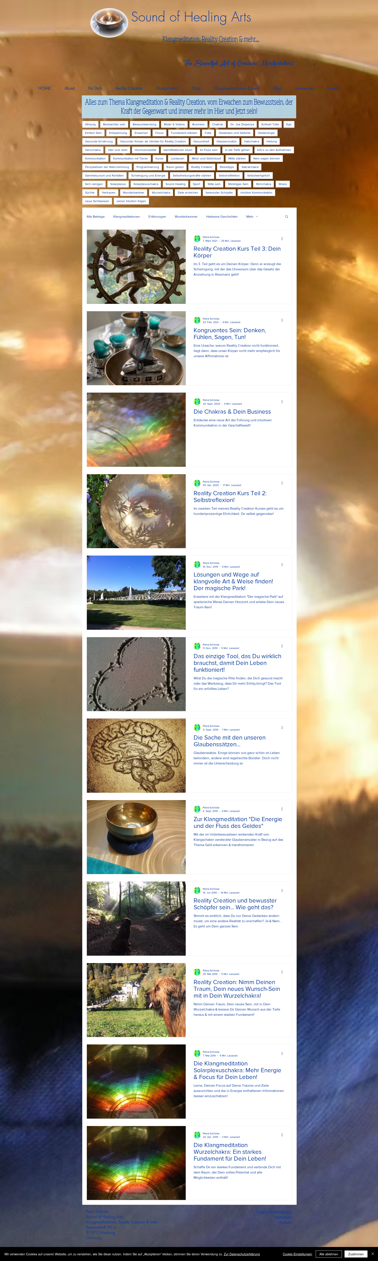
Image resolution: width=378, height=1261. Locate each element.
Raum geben (175, 167)
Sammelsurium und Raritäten (104, 175)
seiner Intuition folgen (131, 201)
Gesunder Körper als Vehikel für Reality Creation (153, 141)
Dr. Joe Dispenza (242, 124)
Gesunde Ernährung (99, 141)
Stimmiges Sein (238, 184)
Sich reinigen (94, 184)
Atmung (90, 124)
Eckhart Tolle (270, 124)
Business (198, 124)
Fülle (208, 133)
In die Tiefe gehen (237, 150)
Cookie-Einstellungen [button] (297, 1254)
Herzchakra (93, 150)
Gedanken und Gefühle (234, 133)
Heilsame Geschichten (222, 216)
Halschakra (251, 141)
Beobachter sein (114, 124)
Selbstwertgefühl (258, 175)
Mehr (250, 216)
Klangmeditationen (126, 216)
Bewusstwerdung (144, 124)
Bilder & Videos (174, 124)
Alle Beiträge (96, 216)
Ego (289, 124)
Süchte (89, 192)
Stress (282, 184)
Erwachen (141, 133)
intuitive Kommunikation (256, 192)
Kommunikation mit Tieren (130, 158)
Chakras (217, 124)
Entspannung (118, 133)
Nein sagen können (266, 158)
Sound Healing (176, 184)
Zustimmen (356, 1254)
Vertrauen (109, 192)
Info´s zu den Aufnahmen (274, 150)
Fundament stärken (184, 133)
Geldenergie (266, 133)
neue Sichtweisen (97, 201)
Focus (159, 133)
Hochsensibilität (145, 150)
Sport (196, 184)
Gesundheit (201, 141)
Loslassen (177, 158)
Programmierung (147, 167)
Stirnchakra (263, 184)
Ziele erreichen (188, 192)
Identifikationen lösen (178, 150)
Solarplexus (118, 184)
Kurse (159, 158)
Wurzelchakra (161, 192)
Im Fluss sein (209, 150)
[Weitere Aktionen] (283, 238)
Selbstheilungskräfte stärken (192, 175)
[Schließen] (372, 1254)
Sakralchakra (250, 167)
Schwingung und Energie (148, 175)
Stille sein (214, 184)
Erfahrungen (157, 216)
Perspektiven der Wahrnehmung (107, 167)
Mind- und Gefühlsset (206, 158)
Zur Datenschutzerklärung (242, 1254)
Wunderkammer (133, 192)
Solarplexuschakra (145, 184)
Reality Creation (201, 167)
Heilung (271, 141)
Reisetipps (227, 167)
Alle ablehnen (328, 1254)
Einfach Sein (93, 133)
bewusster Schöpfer (219, 192)
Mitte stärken (237, 158)
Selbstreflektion (229, 175)
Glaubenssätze (227, 141)
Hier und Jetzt (117, 150)
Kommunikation (95, 158)
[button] (287, 217)
